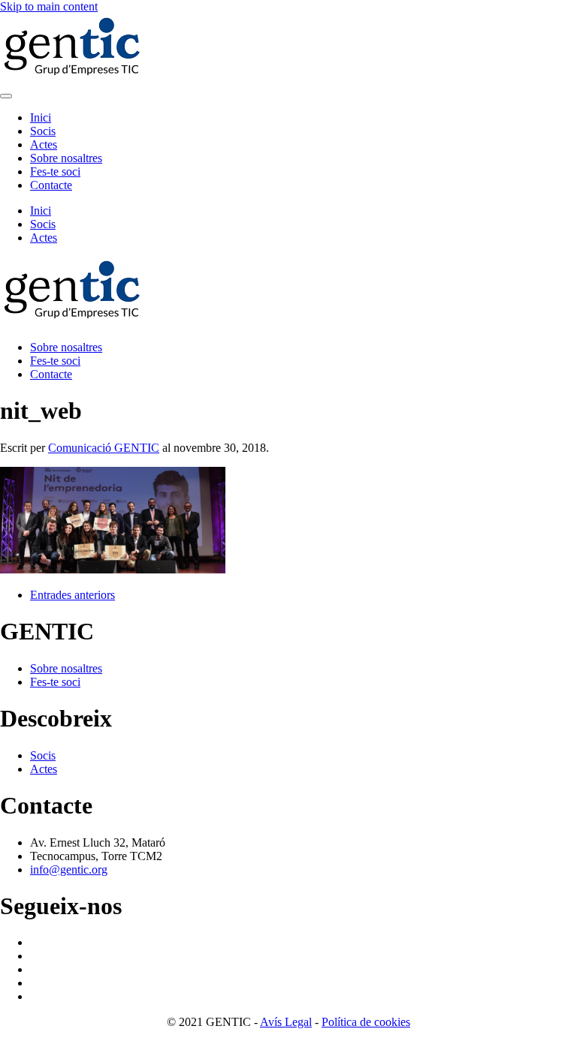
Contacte (51, 185)
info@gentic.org (68, 869)
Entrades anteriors (72, 594)
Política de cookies (366, 1021)
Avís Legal (286, 1021)
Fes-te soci (55, 171)
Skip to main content (49, 6)
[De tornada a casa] (75, 78)
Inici (40, 117)
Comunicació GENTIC (103, 447)
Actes (43, 144)
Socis (43, 131)
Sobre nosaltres (66, 158)
